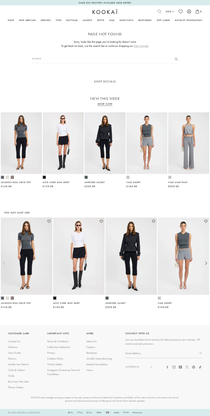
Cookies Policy (55, 358)
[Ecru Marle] (7, 177)
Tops (59, 20)
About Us (91, 341)
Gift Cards (163, 20)
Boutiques (145, 20)
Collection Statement (58, 347)
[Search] (176, 59)
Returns (12, 358)
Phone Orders (16, 387)
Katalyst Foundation (188, 20)
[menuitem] (27, 20)
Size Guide (14, 353)
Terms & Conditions (57, 341)
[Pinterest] (193, 367)
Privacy (51, 353)
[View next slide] (206, 263)
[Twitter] (187, 367)
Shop (11, 20)
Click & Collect (16, 370)
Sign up (200, 353)
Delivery (12, 347)
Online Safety (54, 364)
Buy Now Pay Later (18, 381)
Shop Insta (126, 20)
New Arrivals (27, 20)
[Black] (44, 177)
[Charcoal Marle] (2, 177)
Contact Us (14, 341)
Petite (100, 20)
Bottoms (72, 20)
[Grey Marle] (128, 177)
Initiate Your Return (18, 364)
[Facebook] (167, 367)
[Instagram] (174, 367)
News (89, 370)
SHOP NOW (105, 104)
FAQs (11, 376)
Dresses (46, 20)
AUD (168, 11)
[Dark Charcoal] (86, 177)
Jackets (87, 20)
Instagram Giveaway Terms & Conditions (63, 372)
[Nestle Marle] (12, 177)
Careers (90, 347)
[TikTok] (200, 367)
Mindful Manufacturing (99, 358)
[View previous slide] (4, 263)
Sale (112, 20)
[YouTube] (180, 367)
